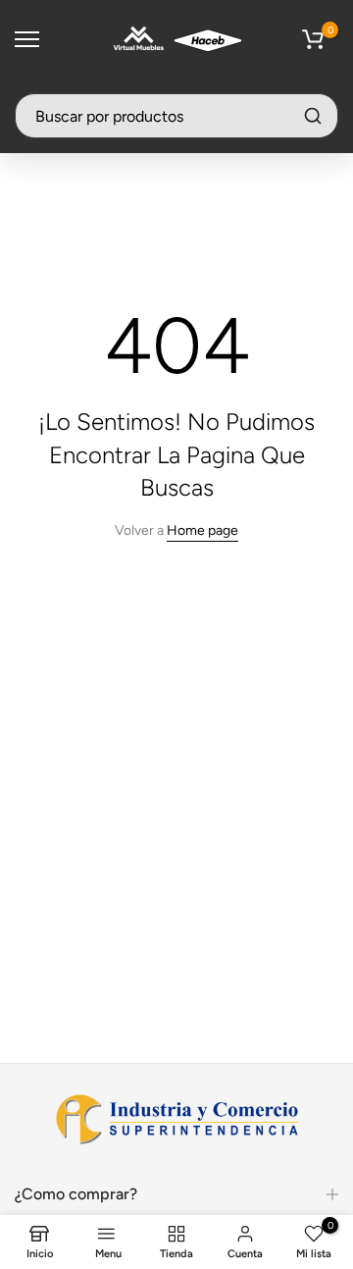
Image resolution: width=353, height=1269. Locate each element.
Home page (202, 530)
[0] (313, 39)
